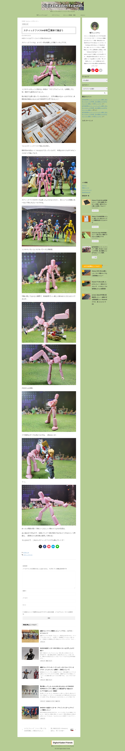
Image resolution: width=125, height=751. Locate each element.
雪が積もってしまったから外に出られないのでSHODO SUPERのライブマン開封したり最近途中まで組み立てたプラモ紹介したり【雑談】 (57, 688)
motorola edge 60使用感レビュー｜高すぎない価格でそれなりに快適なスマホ (99, 234)
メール (25, 598)
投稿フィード (85, 187)
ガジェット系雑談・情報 (69, 15)
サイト (24, 605)
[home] (100, 70)
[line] (57, 546)
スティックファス (28, 555)
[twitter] (40, 546)
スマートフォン (56, 15)
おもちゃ (83, 15)
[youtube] (96, 70)
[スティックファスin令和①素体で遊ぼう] (53, 546)
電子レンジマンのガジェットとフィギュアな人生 (62, 746)
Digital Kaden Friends (63, 743)
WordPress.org (86, 192)
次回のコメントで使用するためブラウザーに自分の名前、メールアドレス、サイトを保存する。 (48, 613)
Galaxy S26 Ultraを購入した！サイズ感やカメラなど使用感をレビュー (99, 273)
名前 (24, 590)
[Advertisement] (95, 152)
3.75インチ (26, 552)
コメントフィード (87, 190)
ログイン (84, 185)
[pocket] (49, 546)
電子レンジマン (97, 103)
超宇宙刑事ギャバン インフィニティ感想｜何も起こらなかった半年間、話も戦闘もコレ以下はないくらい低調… (94, 101)
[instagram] (93, 70)
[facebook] (44, 546)
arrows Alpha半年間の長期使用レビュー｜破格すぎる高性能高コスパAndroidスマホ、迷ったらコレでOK (99, 299)
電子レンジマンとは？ (42, 15)
